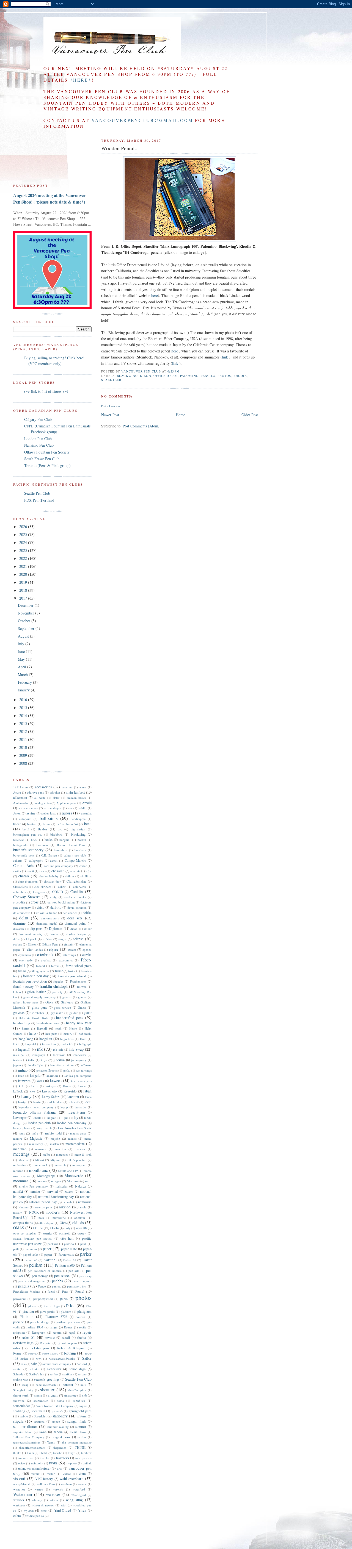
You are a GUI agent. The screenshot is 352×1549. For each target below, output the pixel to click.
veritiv (35, 1474)
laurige (22, 1102)
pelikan (35, 1265)
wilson (54, 1500)
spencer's (57, 1411)
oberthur (79, 1218)
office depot (165, 376)
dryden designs (76, 934)
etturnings (69, 955)
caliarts (17, 860)
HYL (16, 1044)
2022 (23, 558)
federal (40, 966)
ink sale (58, 1049)
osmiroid (64, 1233)
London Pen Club (38, 438)
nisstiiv (17, 1212)
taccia (58, 1432)
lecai (88, 1102)
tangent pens (61, 1437)
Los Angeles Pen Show (75, 1128)
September (26, 628)
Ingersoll (24, 1049)
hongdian (45, 1038)
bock (34, 840)
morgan (56, 1181)
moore (41, 1181)
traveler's (62, 1458)
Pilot (70, 1305)
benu (88, 823)
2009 (23, 755)
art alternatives (27, 808)
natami (69, 1191)
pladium (66, 1311)
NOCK (34, 1212)
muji (88, 1181)
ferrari (55, 966)
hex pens (51, 1033)
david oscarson (77, 907)
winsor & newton (43, 1505)
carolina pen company (58, 866)
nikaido (64, 1206)
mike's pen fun (76, 1160)
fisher (59, 971)
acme (82, 787)
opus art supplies (24, 1233)
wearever (53, 1494)
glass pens (39, 1007)
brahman (42, 845)
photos (224, 376)
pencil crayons (82, 1281)
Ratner (68, 1327)
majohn (55, 1138)
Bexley (43, 829)
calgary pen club (75, 855)
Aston (17, 813)
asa (70, 808)
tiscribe (57, 1453)
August (24, 636)
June (22, 651)
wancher (19, 1489)
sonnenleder (21, 1405)
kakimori (52, 1076)
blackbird (56, 834)
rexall (66, 1337)
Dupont (31, 939)
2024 (23, 542)
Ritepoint (45, 1343)
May (22, 659)
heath (58, 1028)
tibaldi (44, 1453)
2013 (23, 723)
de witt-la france (46, 913)
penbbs (57, 1280)
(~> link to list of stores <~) (46, 391)
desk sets (74, 917)
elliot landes (35, 949)
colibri (62, 887)
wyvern (28, 1510)
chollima (86, 876)
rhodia (240, 376)
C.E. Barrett (49, 855)
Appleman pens (66, 803)
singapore (70, 1395)
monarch (60, 1165)
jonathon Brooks (46, 1070)
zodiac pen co (35, 1516)
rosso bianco (50, 1353)
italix (31, 1060)
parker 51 (50, 1260)
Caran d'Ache (23, 865)
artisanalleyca (52, 808)
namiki (18, 1191)
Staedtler (111, 380)
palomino (189, 376)
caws (43, 871)
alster (56, 798)
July (21, 643)
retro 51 (28, 1337)
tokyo (71, 1453)
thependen (60, 1447)
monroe (18, 1171)
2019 (23, 582)
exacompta (66, 960)
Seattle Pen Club (37, 493)
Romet (18, 1353)
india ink (67, 1044)
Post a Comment (110, 406)
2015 (23, 707)
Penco (42, 1286)
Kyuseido (70, 1091)
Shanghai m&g (23, 1390)
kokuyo (51, 1086)
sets (83, 1384)
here (154, 295)
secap (25, 1385)
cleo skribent (42, 887)
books (49, 839)
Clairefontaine (77, 881)
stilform (82, 1416)
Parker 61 (69, 1260)
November (26, 613)
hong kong (25, 1038)
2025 (23, 534)
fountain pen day (36, 975)
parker (86, 1254)
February (25, 682)
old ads (78, 1222)
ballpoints (49, 818)
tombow (86, 1453)
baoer (17, 824)
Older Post (249, 414)
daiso (40, 907)
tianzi (30, 1453)
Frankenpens (78, 981)
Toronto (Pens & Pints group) (47, 465)
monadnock (40, 1165)
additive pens (35, 792)
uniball (87, 1463)
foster (71, 971)
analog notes (43, 803)
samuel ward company (56, 1364)
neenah (67, 1202)
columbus (19, 892)
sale (23, 1364)
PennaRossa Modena (26, 1291)
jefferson (86, 1065)
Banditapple (78, 819)
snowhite (18, 1400)
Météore (23, 1160)
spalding (19, 1411)
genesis (67, 997)
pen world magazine (31, 1281)
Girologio (67, 1002)
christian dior (52, 881)
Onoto (54, 1228)
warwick (58, 1489)
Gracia (82, 1007)
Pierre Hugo (52, 1306)
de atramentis (21, 913)
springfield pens (80, 1411)
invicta (17, 1060)
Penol (51, 1291)
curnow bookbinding (61, 902)
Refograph (38, 1332)
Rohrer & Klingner (71, 1348)
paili (16, 1249)
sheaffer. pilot (77, 1390)
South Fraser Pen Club (41, 458)
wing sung (74, 1499)
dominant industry (31, 934)
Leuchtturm (76, 1112)
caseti (30, 871)
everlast (46, 960)
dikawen (18, 929)
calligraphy (36, 860)
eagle (62, 939)
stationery (60, 1416)
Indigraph (85, 1044)
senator (68, 1384)
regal (72, 1332)
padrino (69, 1244)
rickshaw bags (23, 1343)
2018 (23, 590)
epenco (87, 949)
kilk (21, 1086)
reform (57, 1332)
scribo (54, 1374)
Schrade (18, 1374)
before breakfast (67, 824)
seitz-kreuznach (46, 1385)
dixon (145, 376)
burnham (80, 850)
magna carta (78, 1133)
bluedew (18, 840)
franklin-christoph (54, 986)
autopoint (25, 819)
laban (87, 1091)
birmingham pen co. (27, 834)
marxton (60, 1149)
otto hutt (67, 1238)
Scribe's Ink (36, 1374)
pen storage (40, 1275)
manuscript (36, 1144)
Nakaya (80, 1186)
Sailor (87, 1358)
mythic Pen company (33, 1186)
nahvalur (62, 1186)
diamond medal (46, 923)
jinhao (23, 1070)
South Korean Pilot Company (54, 1406)
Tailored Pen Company (28, 1437)
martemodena (75, 1143)
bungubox (60, 850)
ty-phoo (72, 1463)
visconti (19, 1478)
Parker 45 (30, 1260)
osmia (47, 1233)
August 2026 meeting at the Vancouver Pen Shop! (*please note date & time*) (49, 198)
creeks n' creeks (75, 897)
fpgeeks (58, 981)
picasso (32, 1306)
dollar (88, 929)
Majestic (36, 1138)
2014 (23, 715)
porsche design (40, 1322)
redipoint (19, 1332)
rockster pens (39, 1348)
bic (60, 829)
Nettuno (23, 1207)
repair (87, 1332)
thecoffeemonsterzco (32, 1447)
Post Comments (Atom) (141, 426)
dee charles (70, 913)
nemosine (85, 1202)
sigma (38, 1395)
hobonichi (85, 1033)
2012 (23, 731)
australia (86, 813)
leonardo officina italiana (34, 1112)
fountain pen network (72, 976)
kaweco (56, 1080)
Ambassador (21, 803)
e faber (47, 939)
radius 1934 (34, 1327)
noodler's (53, 1212)
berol (26, 829)
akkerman (20, 797)
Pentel (79, 1291)
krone (82, 1086)
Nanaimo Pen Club (39, 445)
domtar (54, 934)
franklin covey (23, 986)
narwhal (52, 1191)
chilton (69, 876)
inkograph (38, 1055)
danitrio (55, 907)
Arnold (87, 802)
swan (42, 1432)
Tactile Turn (78, 1432)
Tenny (51, 1442)
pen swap (85, 1276)
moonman (21, 1180)
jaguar (17, 1065)
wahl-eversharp (71, 1478)
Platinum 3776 (56, 1316)
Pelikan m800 (65, 1265)
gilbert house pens (25, 1002)
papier (48, 1254)
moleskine (19, 1165)
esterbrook (45, 954)
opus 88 (81, 1228)
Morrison (73, 1181)
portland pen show (68, 1322)
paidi (83, 1244)
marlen (54, 1144)
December (26, 605)
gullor (88, 1013)
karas (40, 1080)
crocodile (19, 902)
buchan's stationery (28, 849)
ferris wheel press (79, 965)
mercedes (62, 1154)
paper (47, 1248)
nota (41, 1218)
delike (87, 912)
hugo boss (67, 1039)
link (225, 357)
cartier (17, 871)
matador (80, 1149)
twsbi (53, 1462)
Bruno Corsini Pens (71, 845)
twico (21, 1463)
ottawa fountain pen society (32, 1238)
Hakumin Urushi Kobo (34, 1018)
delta (23, 917)
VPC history (44, 1478)
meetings (21, 1154)
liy (76, 1117)
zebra (17, 1515)
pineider (28, 1311)
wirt (64, 1505)
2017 (23, 598)
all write (39, 798)
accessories (43, 786)
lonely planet (21, 1128)
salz (34, 1363)
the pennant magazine (77, 1442)
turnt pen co (83, 1458)
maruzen (40, 1149)
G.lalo (17, 992)
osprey (82, 1233)
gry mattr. (57, 1013)
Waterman (22, 1494)
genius (82, 997)
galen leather (36, 991)
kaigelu (35, 1075)
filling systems (40, 971)
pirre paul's (47, 1311)
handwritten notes (48, 1023)
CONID (57, 891)
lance (88, 1097)
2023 (23, 550)
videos (67, 1474)
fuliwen (82, 987)
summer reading (57, 1427)
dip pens (37, 928)
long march (44, 1128)
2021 (23, 566)
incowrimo (49, 1044)
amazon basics (76, 798)
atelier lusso (48, 813)
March (23, 674)
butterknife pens (23, 855)
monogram (79, 1165)
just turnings (84, 1070)
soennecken (41, 1400)
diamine (19, 923)
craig (53, 897)
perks (64, 1298)
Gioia (49, 1002)
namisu (35, 1191)
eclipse (78, 938)
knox (34, 1086)
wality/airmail (22, 1484)
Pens (65, 1291)
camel (53, 860)
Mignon (55, 1160)
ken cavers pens (81, 1081)
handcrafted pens (69, 1017)
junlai (66, 1070)
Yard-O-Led (62, 1510)
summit (80, 1426)
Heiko (73, 1028)
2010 (23, 747)
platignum (84, 1311)
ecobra (17, 944)
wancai (82, 1484)
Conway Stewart (26, 896)
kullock (18, 1091)
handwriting (21, 1023)
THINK (80, 1447)
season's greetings (46, 1379)
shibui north (21, 1395)
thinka (17, 1453)
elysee (53, 949)
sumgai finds (76, 1421)
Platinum (27, 1316)
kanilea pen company (78, 1076)
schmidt (34, 1369)
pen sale (73, 1271)
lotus (22, 1133)
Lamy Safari (51, 1096)
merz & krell (83, 1154)
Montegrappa (46, 1175)
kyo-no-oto (49, 1091)
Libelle (36, 1118)
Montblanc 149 (68, 1171)
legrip (64, 1107)
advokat (55, 792)
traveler (45, 1458)
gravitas (18, 1012)
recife (82, 1327)
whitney (37, 1500)
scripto (82, 1374)
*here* (81, 80)
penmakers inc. (77, 1286)
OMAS (18, 1227)
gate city (57, 992)
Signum (53, 1395)
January (24, 690)
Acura (17, 792)
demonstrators (50, 918)
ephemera (24, 955)
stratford (39, 1421)
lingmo (51, 1118)
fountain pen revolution (30, 981)
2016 (23, 699)
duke (16, 939)
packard (53, 1244)
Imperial (30, 1044)
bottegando (20, 845)
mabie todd (53, 1133)
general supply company (39, 997)
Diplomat (55, 928)
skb (84, 1395)
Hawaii (42, 1028)
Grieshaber (37, 1013)
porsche (18, 1322)
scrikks (68, 1374)
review (50, 1337)
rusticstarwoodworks (62, 1358)
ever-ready (26, 960)
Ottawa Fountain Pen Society (47, 452)
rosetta (32, 1353)
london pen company (71, 1122)
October (24, 620)
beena (46, 824)
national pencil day (43, 1202)
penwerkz (19, 1299)
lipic (65, 1118)
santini (17, 1369)
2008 (23, 763)
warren (38, 1489)
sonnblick (79, 1400)
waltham (66, 1484)
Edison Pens (50, 944)
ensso (72, 949)
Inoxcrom (59, 1055)
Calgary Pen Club (38, 419)
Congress (39, 892)
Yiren (82, 1510)
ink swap (76, 1049)
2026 (23, 526)
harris (25, 1028)
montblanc (38, 1170)
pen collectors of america (45, 1271)
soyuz (83, 1406)
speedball (38, 1411)
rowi (39, 1358)
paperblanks (30, 1254)
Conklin (76, 891)
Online (38, 1228)
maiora (17, 1138)
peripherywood (43, 1299)
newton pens (44, 1207)
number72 (59, 1218)
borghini (64, 840)
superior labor (22, 1432)
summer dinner (25, 1426)
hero (32, 1033)
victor (51, 1474)
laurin (37, 1102)
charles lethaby (49, 876)
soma (60, 1400)
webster (18, 1500)
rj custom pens (67, 1343)
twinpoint (37, 1463)
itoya (44, 1060)
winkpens (19, 1505)
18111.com (20, 787)
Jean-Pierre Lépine (62, 1065)
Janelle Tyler (36, 1065)
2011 (23, 739)
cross (34, 902)
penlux (56, 1286)
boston (82, 840)
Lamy (26, 1096)
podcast (80, 1317)
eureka (87, 954)
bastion (31, 824)
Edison (32, 944)
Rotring (70, 1353)
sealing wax (20, 1379)
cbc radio (57, 871)
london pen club (39, 1122)
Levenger (19, 1117)
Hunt (83, 1039)
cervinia (75, 871)
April (22, 666)
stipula (18, 1421)
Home (180, 414)
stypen (56, 1421)
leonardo (80, 1107)
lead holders (54, 1102)
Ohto (63, 1222)
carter (83, 866)
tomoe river (26, 1458)
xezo (44, 1510)
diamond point (75, 923)
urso (59, 1468)
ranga (53, 1327)
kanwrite (24, 1080)
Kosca (67, 1086)
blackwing (127, 376)
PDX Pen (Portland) (40, 500)
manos (72, 1138)
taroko (82, 1437)
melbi (46, 1154)
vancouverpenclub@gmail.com (142, 120)
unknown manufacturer (34, 1468)
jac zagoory (79, 1060)
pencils (208, 376)
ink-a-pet (18, 1055)
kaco (21, 1076)
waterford (79, 1489)
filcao (22, 971)
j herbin (59, 1060)
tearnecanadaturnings (26, 1442)
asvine (30, 813)
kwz (32, 1091)
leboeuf (73, 1102)
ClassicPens (20, 887)
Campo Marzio (75, 860)
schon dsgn (77, 1369)
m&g (35, 1133)
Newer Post (110, 414)
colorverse (79, 887)
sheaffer (47, 1389)
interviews (79, 1055)
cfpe (89, 871)
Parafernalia (66, 1254)
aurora (67, 813)
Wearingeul (78, 1495)
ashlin (82, 808)
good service (62, 1007)
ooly (67, 1228)
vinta (82, 1473)
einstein (68, 944)
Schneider (54, 1369)
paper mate (69, 1249)
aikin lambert (75, 792)
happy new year (79, 1022)
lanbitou (73, 1096)
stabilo (24, 1416)
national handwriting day (56, 1196)
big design (78, 829)
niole (83, 1207)
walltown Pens (46, 1484)
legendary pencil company (36, 1107)
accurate (67, 787)
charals (23, 875)
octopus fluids (23, 1222)
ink (40, 1049)
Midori (39, 1160)
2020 (23, 574)
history (68, 1033)
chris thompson (28, 881)
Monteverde (74, 1175)
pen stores (62, 1275)
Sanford (82, 1364)
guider (73, 1013)
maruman (19, 1149)
